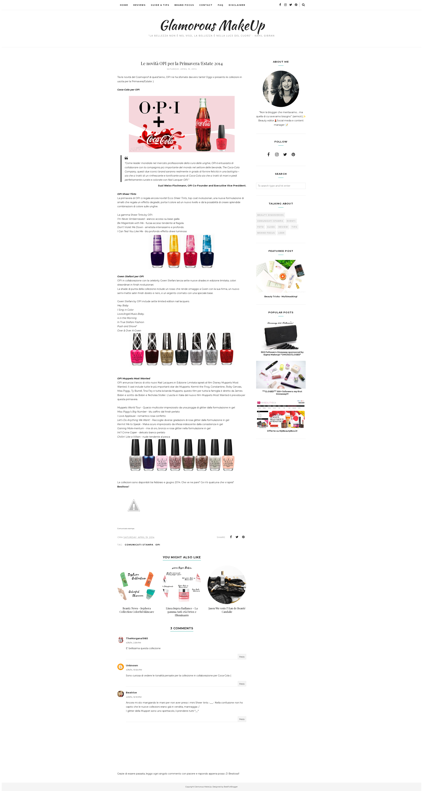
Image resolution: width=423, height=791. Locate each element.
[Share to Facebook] (230, 537)
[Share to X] (237, 537)
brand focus (266, 233)
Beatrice (131, 692)
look (281, 233)
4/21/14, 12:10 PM (133, 697)
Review (283, 227)
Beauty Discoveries (270, 215)
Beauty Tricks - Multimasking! (280, 296)
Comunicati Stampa (139, 544)
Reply (242, 656)
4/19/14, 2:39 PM (133, 642)
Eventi (291, 221)
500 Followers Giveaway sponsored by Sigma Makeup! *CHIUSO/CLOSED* (282, 353)
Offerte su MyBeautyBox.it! (282, 431)
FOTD (260, 227)
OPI (157, 544)
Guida (271, 227)
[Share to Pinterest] (243, 537)
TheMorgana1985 (137, 638)
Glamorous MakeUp (211, 25)
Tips (294, 227)
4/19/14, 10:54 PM (134, 669)
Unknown (132, 665)
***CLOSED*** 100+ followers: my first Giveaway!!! (282, 392)
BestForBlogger (231, 787)
